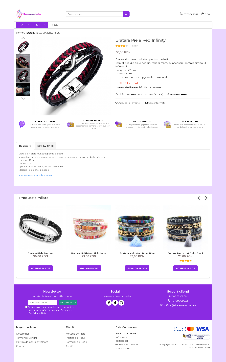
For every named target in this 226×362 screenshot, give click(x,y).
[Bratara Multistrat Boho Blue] (137, 227)
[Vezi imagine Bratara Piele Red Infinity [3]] (23, 89)
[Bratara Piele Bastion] (40, 227)
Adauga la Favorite (129, 102)
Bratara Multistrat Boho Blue (137, 253)
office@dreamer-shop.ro (180, 305)
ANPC (69, 346)
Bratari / (31, 32)
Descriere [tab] (25, 146)
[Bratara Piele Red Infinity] (71, 76)
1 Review (134, 45)
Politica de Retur (75, 337)
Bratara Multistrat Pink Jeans (88, 253)
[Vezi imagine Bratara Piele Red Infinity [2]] (23, 75)
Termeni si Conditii (26, 337)
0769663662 (180, 300)
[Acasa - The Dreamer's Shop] (32, 14)
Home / (21, 32)
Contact (20, 346)
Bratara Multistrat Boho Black (185, 253)
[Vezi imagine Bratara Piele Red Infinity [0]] (23, 47)
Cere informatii (156, 102)
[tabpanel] (71, 76)
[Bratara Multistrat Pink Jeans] (88, 227)
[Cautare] (126, 14)
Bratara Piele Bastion (40, 253)
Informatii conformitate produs (35, 175)
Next (23, 98)
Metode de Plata (75, 333)
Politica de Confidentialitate (32, 342)
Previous (23, 38)
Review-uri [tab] (45, 145)
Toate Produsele (30, 24)
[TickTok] (115, 303)
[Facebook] (109, 303)
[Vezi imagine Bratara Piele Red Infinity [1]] (23, 61)
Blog (54, 24)
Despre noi (22, 333)
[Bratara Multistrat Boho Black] (185, 227)
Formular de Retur (76, 342)
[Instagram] (121, 303)
